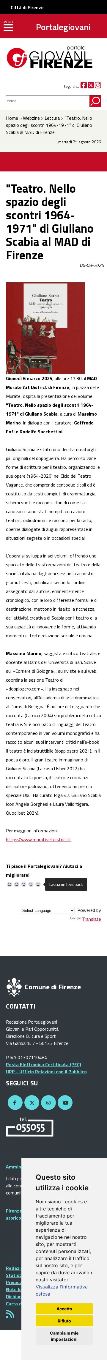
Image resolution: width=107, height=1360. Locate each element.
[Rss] (10, 1316)
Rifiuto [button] (64, 1320)
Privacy (14, 1282)
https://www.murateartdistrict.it (38, 839)
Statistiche (18, 1275)
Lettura (52, 117)
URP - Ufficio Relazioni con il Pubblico (46, 1071)
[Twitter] (91, 86)
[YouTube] (64, 1102)
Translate (91, 919)
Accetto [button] (64, 1308)
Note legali (18, 1289)
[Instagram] (98, 86)
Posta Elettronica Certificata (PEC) (43, 1064)
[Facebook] (84, 86)
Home (12, 117)
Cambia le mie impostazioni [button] (64, 1336)
